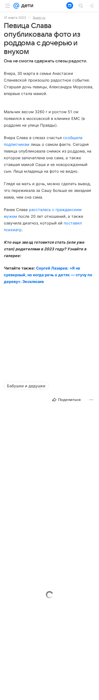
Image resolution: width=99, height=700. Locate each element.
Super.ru (39, 17)
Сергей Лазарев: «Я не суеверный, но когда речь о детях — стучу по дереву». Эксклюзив (48, 275)
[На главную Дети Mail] (26, 6)
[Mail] (16, 6)
